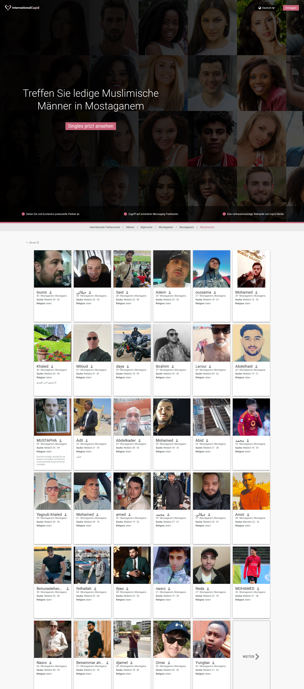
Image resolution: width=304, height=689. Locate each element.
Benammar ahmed (90, 662)
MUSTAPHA (47, 440)
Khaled (42, 366)
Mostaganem (166, 227)
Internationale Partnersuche (105, 227)
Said (120, 292)
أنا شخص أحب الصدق (46, 382)
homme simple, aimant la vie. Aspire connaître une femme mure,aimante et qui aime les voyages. (51, 460)
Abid (199, 440)
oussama (203, 292)
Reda (200, 588)
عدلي (78, 456)
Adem (161, 292)
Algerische (146, 227)
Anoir (239, 514)
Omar (160, 662)
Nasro (42, 662)
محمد (239, 440)
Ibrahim (162, 366)
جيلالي (81, 292)
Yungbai (203, 662)
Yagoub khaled (49, 514)
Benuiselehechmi (50, 588)
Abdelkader (126, 440)
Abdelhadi (244, 366)
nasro (160, 588)
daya (120, 366)
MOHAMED (244, 588)
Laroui (201, 366)
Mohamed (244, 292)
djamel (122, 662)
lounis (42, 292)
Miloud (82, 366)
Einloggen (290, 7)
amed (121, 514)
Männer (130, 227)
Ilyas (120, 588)
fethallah (84, 588)
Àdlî (79, 440)
